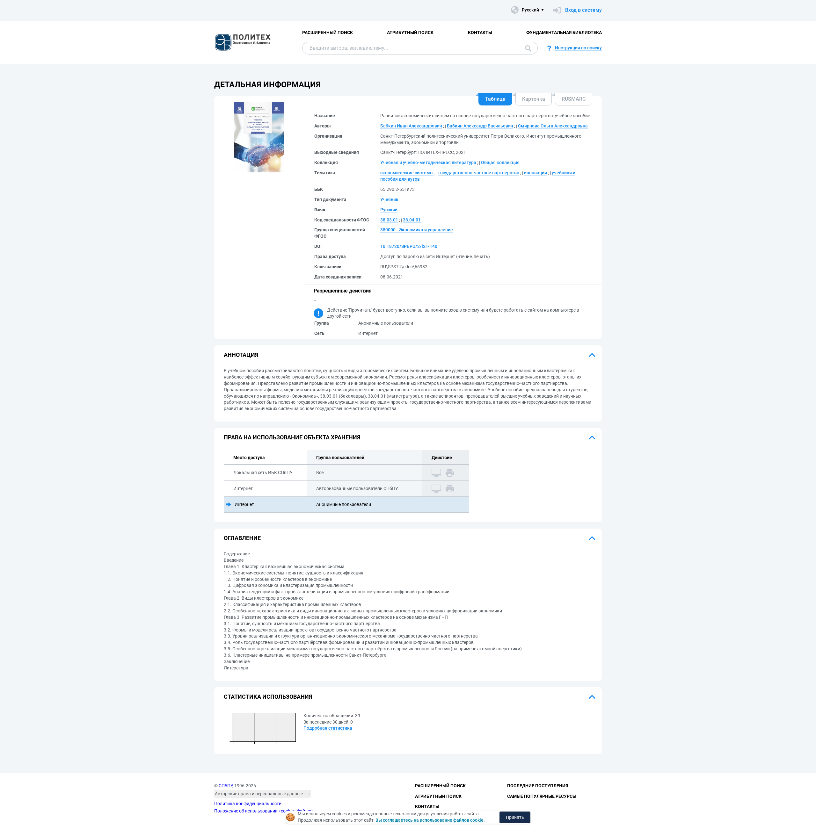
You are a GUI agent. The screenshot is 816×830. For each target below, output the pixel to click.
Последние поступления (537, 785)
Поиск (526, 48)
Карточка (533, 99)
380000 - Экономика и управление (416, 229)
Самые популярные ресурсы (541, 796)
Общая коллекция (500, 162)
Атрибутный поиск (410, 32)
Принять (515, 817)
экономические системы (406, 172)
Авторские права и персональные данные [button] (259, 793)
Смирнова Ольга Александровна (553, 125)
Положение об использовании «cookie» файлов (263, 810)
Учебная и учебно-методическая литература (428, 162)
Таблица (495, 99)
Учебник (389, 199)
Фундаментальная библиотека (564, 32)
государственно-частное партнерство (478, 172)
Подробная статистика (327, 728)
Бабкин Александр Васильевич (480, 125)
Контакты (480, 32)
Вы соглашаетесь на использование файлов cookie (429, 820)
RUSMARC (574, 99)
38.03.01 (389, 219)
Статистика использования (268, 696)
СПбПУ (225, 785)
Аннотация (241, 354)
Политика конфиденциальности (247, 803)
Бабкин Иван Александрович (411, 125)
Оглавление (242, 538)
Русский (388, 209)
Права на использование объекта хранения (292, 437)
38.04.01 (412, 219)
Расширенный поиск (327, 32)
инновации (535, 172)
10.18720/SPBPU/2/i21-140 (408, 246)
